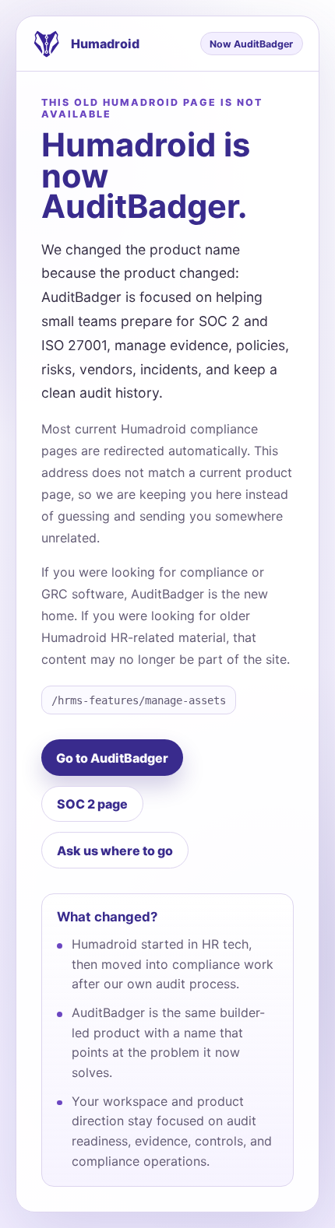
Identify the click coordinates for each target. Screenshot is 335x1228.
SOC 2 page (92, 804)
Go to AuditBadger (112, 758)
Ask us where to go (115, 850)
